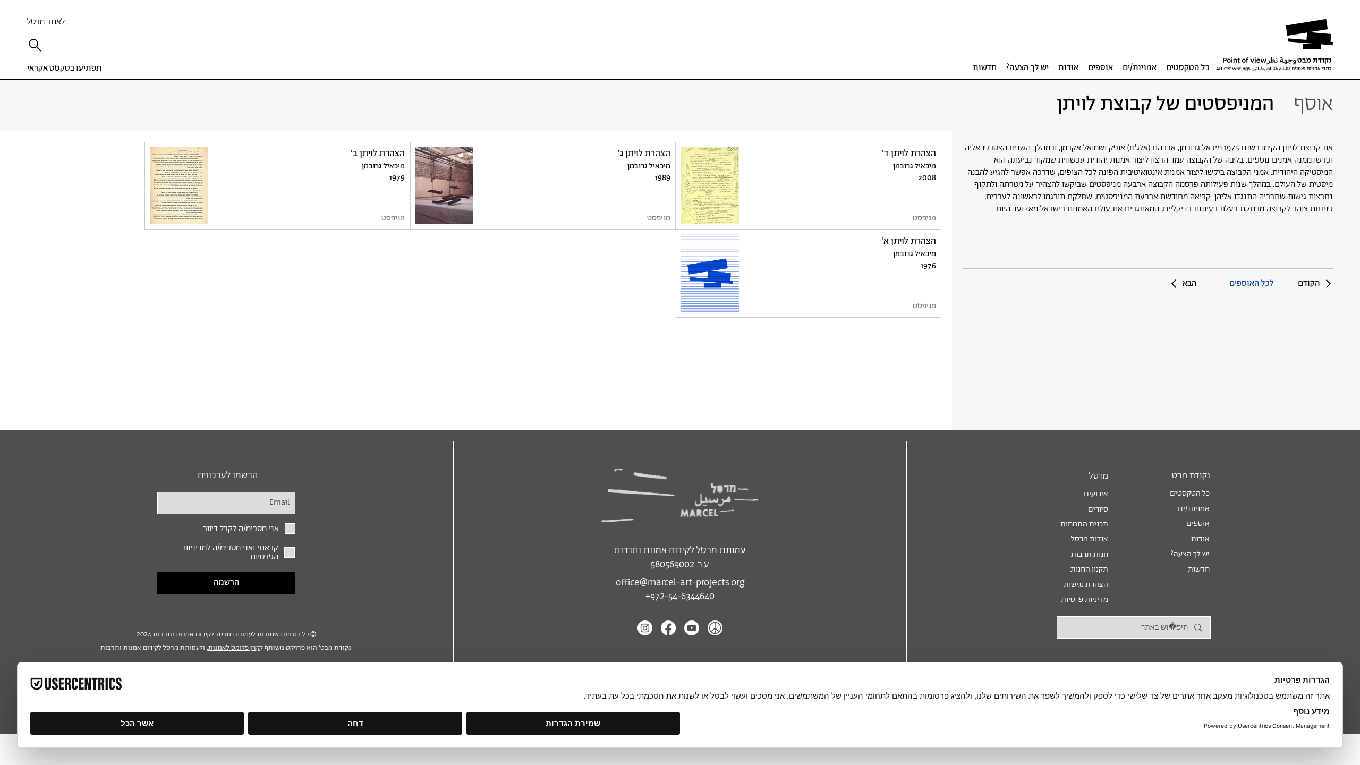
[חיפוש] (37, 45)
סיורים (1098, 509)
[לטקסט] (808, 185)
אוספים (1198, 523)
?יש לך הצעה (1190, 553)
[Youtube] (691, 627)
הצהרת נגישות (1086, 584)
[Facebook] (668, 627)
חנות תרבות (1089, 554)
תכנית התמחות (1084, 524)
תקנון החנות (1089, 569)
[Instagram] (645, 627)
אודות (1200, 539)
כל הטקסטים (1190, 493)
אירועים (1096, 493)
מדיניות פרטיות (1084, 599)
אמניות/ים (1194, 508)
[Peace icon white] (715, 627)
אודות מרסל (1089, 539)
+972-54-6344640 (680, 597)
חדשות (1199, 569)
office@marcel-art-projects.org (680, 583)
